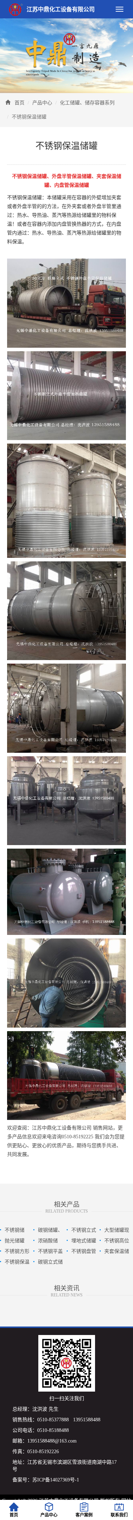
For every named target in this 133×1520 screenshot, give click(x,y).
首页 (19, 102)
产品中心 (42, 102)
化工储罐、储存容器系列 (87, 102)
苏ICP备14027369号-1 (55, 1480)
